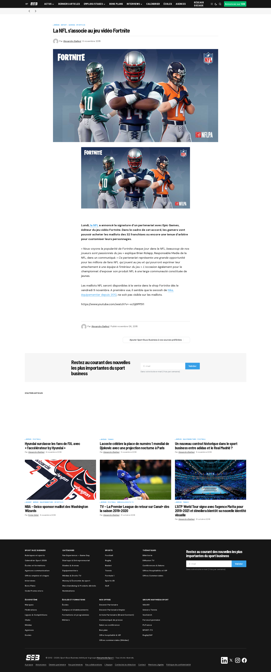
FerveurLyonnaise (151, 620)
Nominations (68, 591)
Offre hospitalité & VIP (110, 635)
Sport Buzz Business (35, 550)
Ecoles (28, 635)
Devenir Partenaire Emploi (112, 610)
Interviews (30, 580)
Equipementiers (189, 439)
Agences (29, 630)
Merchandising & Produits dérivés (79, 586)
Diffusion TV (148, 560)
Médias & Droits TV (125, 502)
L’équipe (108, 664)
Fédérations (31, 610)
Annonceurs (41, 664)
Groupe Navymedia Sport (156, 599)
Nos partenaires (75, 664)
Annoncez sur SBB (235, 4)
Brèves (57, 25)
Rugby (108, 560)
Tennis (110, 439)
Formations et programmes (75, 615)
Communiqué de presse (111, 620)
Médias (28, 625)
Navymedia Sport (105, 657)
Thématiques (149, 550)
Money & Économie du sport (76, 580)
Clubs (27, 620)
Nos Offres (105, 599)
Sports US (80, 25)
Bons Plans (30, 586)
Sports (109, 550)
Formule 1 (109, 575)
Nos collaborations (93, 664)
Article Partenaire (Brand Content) (116, 615)
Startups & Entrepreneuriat (76, 560)
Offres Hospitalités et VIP (155, 570)
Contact (142, 664)
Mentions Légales (156, 664)
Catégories (68, 550)
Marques (29, 605)
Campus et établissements (75, 610)
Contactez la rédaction (125, 664)
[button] (27, 4)
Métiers (66, 620)
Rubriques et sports (35, 555)
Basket (29, 502)
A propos (29, 664)
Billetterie (147, 555)
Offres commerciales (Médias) (114, 640)
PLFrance (147, 625)
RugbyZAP (148, 635)
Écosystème (31, 599)
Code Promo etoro (34, 591)
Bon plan (103, 630)
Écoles (65, 605)
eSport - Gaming (68, 25)
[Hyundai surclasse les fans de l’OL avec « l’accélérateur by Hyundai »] (60, 417)
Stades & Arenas (70, 565)
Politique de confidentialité (178, 664)
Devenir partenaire (57, 664)
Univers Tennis (150, 610)
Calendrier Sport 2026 (36, 560)
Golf (107, 586)
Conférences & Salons (153, 565)
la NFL (94, 225)
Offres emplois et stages (37, 575)
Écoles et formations (35, 565)
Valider (192, 366)
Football (37, 439)
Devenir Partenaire (108, 605)
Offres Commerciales (153, 575)
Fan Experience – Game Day (76, 555)
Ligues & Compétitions (36, 615)
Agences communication (37, 570)
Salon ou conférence (109, 625)
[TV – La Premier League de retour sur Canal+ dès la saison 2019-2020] (135, 480)
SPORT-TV (148, 630)
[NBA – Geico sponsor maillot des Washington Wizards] (60, 480)
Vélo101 (146, 605)
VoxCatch (147, 615)
